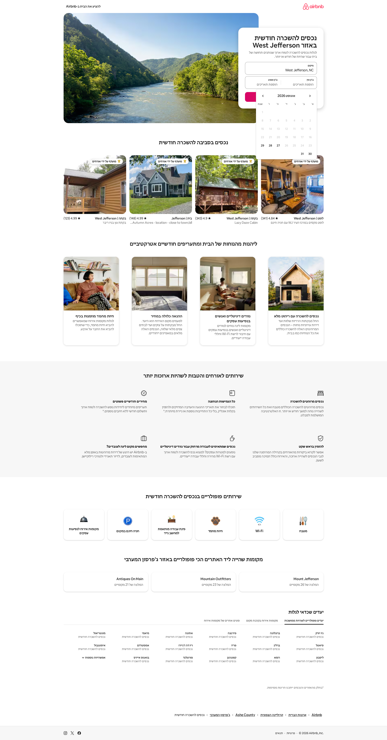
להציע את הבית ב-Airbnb (83, 6)
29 (262, 145)
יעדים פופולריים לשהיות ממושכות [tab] (304, 620)
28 (270, 145)
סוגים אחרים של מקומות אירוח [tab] (222, 620)
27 (278, 145)
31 (302, 154)
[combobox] (281, 70)
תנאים (279, 733)
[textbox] (299, 84)
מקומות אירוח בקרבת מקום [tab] (262, 620)
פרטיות (291, 733)
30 (310, 154)
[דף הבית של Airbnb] (313, 6)
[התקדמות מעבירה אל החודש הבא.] (263, 96)
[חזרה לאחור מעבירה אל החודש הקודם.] (310, 96)
